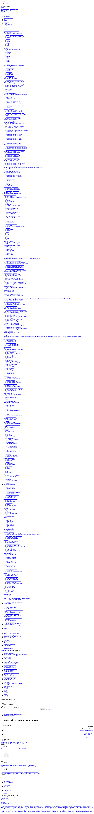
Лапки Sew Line (10, 76)
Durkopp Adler (10, 229)
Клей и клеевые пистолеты (10, 418)
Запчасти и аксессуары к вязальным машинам (69, 336)
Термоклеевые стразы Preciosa (14, 618)
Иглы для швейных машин (10, 78)
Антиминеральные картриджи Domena (16, 310)
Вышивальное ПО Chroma (13, 152)
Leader (8, 64)
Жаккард (8, 479)
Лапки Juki (9, 72)
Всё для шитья (7, 347)
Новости (6, 791)
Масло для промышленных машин (15, 269)
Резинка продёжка (11, 548)
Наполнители (9, 392)
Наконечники (9, 463)
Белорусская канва (11, 587)
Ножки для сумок (10, 464)
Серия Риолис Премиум (12, 574)
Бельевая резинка (10, 542)
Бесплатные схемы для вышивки (14, 583)
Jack (7, 232)
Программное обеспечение (50, 336)
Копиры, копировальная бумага (14, 394)
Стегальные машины (11, 224)
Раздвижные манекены (9, 339)
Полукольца (9, 466)
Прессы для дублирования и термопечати (16, 283)
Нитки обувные (10, 352)
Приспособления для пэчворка (14, 389)
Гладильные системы (51, 298)
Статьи (5, 789)
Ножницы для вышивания (13, 378)
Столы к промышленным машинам (12, 245)
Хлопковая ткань (10, 427)
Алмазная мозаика (11, 582)
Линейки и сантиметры (12, 397)
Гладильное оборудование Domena (12, 308)
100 (4, 741)
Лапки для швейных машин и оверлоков (14, 65)
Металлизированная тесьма (13, 492)
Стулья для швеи (10, 255)
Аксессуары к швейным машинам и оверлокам (15, 94)
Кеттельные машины (38, 336)
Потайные (9, 435)
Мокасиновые (10, 225)
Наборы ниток (10, 373)
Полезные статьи (10, 26)
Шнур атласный (10, 525)
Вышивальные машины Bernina (14, 132)
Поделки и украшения (12, 579)
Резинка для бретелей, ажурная (14, 533)
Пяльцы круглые (10, 566)
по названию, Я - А (88, 734)
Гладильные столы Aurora (12, 307)
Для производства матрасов (13, 216)
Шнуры (5, 517)
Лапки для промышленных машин (15, 265)
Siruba (7, 238)
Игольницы (9, 407)
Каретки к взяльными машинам (25, 336)
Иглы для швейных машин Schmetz (15, 81)
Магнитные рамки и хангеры (13, 599)
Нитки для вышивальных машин (12, 172)
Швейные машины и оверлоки (11, 31)
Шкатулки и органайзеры (10, 422)
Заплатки (8, 406)
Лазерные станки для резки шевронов (15, 126)
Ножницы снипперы (11, 381)
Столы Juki (9, 249)
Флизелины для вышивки (12, 191)
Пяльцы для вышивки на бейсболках (15, 163)
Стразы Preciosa (7, 616)
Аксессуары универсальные (13, 101)
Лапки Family (9, 74)
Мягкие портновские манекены (11, 344)
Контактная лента (10, 501)
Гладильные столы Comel (12, 296)
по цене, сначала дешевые (86, 730)
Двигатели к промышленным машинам (13, 258)
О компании (7, 785)
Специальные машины (12, 220)
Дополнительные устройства (13, 171)
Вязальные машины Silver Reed (11, 332)
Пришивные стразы (11, 607)
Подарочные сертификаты (10, 119)
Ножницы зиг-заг (10, 380)
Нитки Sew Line (10, 372)
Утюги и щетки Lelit (11, 320)
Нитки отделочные (11, 351)
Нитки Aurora (9, 365)
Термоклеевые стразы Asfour (13, 612)
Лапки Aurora (9, 66)
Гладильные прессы (8, 298)
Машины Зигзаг (10, 209)
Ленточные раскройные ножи (13, 278)
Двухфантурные (10, 335)
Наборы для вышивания (10, 554)
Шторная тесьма (10, 530)
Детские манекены (11, 343)
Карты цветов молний (12, 439)
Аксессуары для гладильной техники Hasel (17, 316)
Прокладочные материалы (10, 473)
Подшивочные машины (12, 212)
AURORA (5, 704)
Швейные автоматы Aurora (13, 242)
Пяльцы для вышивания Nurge (14, 571)
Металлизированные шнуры (13, 518)
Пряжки (8, 467)
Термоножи (9, 277)
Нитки (5, 348)
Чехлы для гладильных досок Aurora (15, 304)
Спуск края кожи (10, 213)
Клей (7, 421)
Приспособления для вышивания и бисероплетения (17, 598)
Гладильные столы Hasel (12, 314)
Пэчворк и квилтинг (11, 384)
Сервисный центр (10, 24)
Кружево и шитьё (10, 514)
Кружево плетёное (11, 511)
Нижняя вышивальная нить (13, 177)
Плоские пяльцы (10, 162)
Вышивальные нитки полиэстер (14, 173)
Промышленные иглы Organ (13, 261)
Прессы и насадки (11, 452)
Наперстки (9, 409)
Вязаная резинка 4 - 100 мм (13, 544)
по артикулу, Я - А (88, 737)
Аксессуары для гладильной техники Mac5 (17, 328)
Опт (5, 19)
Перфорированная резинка (13, 550)
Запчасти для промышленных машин (13, 271)
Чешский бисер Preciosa (9, 619)
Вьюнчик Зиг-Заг (10, 488)
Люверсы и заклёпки (11, 455)
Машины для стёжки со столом (14, 110)
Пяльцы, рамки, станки (9, 565)
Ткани (5, 426)
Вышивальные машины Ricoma (14, 140)
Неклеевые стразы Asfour (12, 614)
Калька (8, 395)
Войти (2, 10)
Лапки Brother (10, 69)
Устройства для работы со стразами (12, 623)
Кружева (6, 508)
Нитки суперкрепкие (11, 355)
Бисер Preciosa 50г (11, 620)
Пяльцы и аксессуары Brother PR (12, 160)
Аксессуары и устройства (12, 165)
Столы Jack (9, 253)
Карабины (9, 460)
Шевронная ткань (8, 192)
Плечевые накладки (9, 481)
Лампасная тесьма (10, 491)
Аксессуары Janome (11, 99)
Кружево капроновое (11, 513)
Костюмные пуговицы (12, 447)
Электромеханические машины (14, 33)
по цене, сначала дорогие (87, 731)
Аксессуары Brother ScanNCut (13, 118)
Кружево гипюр (10, 516)
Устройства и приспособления (14, 602)
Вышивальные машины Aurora (14, 131)
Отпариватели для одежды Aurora (14, 299)
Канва (5, 585)
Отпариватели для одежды (63, 298)
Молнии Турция (10, 440)
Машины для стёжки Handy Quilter (15, 113)
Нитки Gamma (10, 356)
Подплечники (9, 483)
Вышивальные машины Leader (14, 139)
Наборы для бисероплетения (13, 559)
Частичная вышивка (11, 578)
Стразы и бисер (7, 603)
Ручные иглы (9, 411)
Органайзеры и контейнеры (13, 425)
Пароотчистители (41, 298)
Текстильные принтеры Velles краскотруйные (17, 288)
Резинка (6, 540)
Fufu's (7, 183)
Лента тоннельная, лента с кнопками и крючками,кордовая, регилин (23, 534)
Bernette (8, 40)
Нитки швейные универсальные (14, 349)
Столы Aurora (9, 246)
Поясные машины (10, 214)
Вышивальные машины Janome (14, 136)
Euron (7, 181)
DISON (11, 704)
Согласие (9, 796)
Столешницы (9, 257)
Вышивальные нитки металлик (14, 176)
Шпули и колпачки (11, 93)
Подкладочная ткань (9, 477)
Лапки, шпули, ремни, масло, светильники (14, 262)
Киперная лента (10, 500)
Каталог (3, 11)
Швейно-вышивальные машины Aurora (16, 146)
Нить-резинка (9, 360)
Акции (5, 20)
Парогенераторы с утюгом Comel (14, 295)
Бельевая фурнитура (9, 532)
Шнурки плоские (10, 526)
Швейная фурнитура (9, 429)
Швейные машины (8, 32)
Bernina (8, 39)
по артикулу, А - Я (88, 735)
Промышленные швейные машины (12, 193)
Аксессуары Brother (11, 97)
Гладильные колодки (9, 291)
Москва (2, 7)
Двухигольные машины (12, 199)
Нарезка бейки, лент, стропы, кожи (15, 226)
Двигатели (9, 106)
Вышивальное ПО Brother (12, 156)
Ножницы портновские (12, 377)
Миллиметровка (10, 401)
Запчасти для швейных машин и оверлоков (14, 105)
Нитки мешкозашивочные (13, 353)
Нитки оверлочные (11, 357)
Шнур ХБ (8, 520)
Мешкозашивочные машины (13, 205)
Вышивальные (10, 222)
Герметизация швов (11, 221)
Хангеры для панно (11, 600)
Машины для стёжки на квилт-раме (15, 111)
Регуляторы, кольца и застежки (14, 536)
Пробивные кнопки (11, 451)
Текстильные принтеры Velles (26, 626)
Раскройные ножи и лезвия (13, 386)
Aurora (8, 37)
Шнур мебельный (10, 522)
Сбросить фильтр (49, 709)
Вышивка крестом (11, 557)
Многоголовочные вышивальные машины (17, 130)
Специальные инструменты (13, 413)
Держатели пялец (10, 570)
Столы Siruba (9, 251)
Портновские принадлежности (11, 402)
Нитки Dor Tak (10, 366)
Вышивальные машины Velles (13, 143)
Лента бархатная (10, 487)
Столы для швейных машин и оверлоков (16, 84)
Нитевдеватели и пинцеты (13, 410)
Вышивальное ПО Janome (12, 158)
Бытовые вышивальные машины (14, 127)
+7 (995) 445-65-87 (5, 6)
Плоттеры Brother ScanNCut (13, 117)
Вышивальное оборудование (11, 121)
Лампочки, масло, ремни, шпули (12, 87)
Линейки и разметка (9, 393)
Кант (7, 507)
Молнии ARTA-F (10, 436)
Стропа (8, 470)
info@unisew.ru (4, 9)
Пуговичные (9, 203)
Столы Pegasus (10, 250)
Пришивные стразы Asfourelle (14, 615)
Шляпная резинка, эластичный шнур (15, 546)
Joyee (7, 234)
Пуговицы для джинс (11, 446)
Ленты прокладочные (11, 476)
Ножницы (6, 376)
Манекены (6, 337)
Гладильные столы (18, 298)
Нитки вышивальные (11, 358)
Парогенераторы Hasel (12, 315)
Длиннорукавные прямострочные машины (17, 197)
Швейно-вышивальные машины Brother (16, 148)
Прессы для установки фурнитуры (15, 282)
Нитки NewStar (10, 370)
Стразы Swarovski (8, 604)
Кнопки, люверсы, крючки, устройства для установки (17, 448)
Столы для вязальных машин (13, 86)
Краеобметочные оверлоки (13, 50)
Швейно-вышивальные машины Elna (15, 150)
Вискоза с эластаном (11, 480)
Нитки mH (9, 369)
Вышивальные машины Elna (13, 135)
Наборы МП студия (11, 562)
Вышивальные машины (9, 122)
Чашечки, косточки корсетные (14, 537)
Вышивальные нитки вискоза (13, 175)
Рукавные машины (11, 218)
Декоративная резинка (12, 541)
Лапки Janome (10, 73)
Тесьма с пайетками (11, 496)
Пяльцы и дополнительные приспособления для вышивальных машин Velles (23, 167)
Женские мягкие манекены (13, 345)
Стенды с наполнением (12, 361)
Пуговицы (6, 444)
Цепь (7, 471)
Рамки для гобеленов (11, 569)
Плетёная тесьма (10, 497)
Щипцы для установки (12, 456)
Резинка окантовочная (12, 538)
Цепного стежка (10, 217)
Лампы (8, 595)
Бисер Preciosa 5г (10, 622)
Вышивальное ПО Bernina (13, 155)
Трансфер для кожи (11, 505)
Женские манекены (11, 340)
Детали (8, 107)
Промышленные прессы (10, 280)
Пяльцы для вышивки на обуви (14, 164)
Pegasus (8, 237)
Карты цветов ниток (11, 374)
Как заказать (7, 16)
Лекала (8, 398)
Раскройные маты (10, 385)
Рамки (8, 468)
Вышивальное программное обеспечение (14, 151)
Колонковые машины (11, 210)
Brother (8, 41)
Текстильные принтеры (9, 286)
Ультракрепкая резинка (12, 551)
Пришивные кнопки (11, 450)
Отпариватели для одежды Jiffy (14, 300)
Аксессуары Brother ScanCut (13, 103)
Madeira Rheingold (10, 185)
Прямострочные (10, 196)
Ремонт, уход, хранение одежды (14, 415)
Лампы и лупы (7, 594)
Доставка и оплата (8, 18)
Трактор (8, 434)
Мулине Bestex (10, 590)
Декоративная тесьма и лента (11, 485)
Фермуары (9, 472)
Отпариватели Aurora (11, 306)
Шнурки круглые (10, 528)
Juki (7, 47)
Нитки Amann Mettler (11, 364)
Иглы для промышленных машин (32, 258)
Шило (7, 414)
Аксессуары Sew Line (11, 102)
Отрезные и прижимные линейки (14, 279)
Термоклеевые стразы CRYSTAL (14, 610)
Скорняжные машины (11, 206)
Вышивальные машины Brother (14, 134)
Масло (8, 90)
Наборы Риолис (10, 561)
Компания (6, 22)
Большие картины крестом (13, 555)
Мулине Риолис (10, 592)
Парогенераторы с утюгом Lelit (14, 319)
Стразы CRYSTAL (8, 608)
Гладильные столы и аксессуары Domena (16, 311)
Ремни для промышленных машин (15, 267)
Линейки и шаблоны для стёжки (14, 388)
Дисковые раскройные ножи (13, 274)
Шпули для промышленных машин (15, 266)
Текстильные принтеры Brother (11, 626)
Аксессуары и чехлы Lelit (12, 323)
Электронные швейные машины (14, 35)
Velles (7, 240)
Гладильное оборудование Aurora (12, 302)
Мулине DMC (9, 591)
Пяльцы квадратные (11, 567)
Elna (7, 44)
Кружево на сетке (10, 512)
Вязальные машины (8, 331)
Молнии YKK (10, 442)
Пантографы (9, 168)
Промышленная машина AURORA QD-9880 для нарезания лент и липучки (19, 772)
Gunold (8, 184)
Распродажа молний (11, 443)
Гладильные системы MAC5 (13, 327)
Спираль (8, 433)
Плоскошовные (10, 201)
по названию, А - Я (88, 733)
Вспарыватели (10, 405)
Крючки (8, 454)
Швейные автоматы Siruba (13, 243)
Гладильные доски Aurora (12, 303)
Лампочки (9, 89)
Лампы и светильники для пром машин (16, 270)
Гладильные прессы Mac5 (12, 329)
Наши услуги (7, 786)
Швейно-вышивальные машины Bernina (16, 147)
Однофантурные (10, 333)
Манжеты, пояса (10, 549)
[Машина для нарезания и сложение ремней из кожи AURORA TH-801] (19, 766)
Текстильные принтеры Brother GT (15, 287)
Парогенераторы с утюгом (30, 298)
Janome (8, 45)
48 (2, 741)
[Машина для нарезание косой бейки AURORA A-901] (14, 743)
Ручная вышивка (8, 553)
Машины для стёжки (9, 109)
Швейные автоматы (9, 241)
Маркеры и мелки (10, 399)
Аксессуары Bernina (11, 95)
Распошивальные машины (13, 49)
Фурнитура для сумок (9, 458)
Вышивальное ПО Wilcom (13, 159)
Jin (7, 233)
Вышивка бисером (11, 558)
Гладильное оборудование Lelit (11, 318)
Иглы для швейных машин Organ (14, 80)
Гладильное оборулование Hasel (12, 312)
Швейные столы (8, 82)
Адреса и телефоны (13, 9)
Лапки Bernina (10, 68)
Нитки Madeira (10, 368)
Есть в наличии (6, 700)
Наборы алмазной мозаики (13, 563)
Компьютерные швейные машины (15, 36)
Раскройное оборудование (10, 273)
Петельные (9, 204)
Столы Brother (10, 247)
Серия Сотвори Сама (11, 575)
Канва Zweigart (10, 586)
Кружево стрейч (10, 509)
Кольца (8, 462)
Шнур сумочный (10, 524)
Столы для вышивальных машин (14, 85)
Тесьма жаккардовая (11, 489)
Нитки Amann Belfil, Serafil (13, 362)
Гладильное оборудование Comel (12, 294)
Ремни (8, 91)
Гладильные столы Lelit (12, 321)
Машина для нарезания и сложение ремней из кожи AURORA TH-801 (18, 765)
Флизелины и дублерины (12, 475)
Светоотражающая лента (12, 495)
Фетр (5, 384)
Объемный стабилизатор (12, 188)
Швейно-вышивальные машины (12, 144)
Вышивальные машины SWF (13, 142)
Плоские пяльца (10, 169)
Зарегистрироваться (9, 10)
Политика (3, 796)
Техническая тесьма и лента (10, 499)
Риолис (5, 573)
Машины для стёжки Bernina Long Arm (16, 114)
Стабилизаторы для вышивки (11, 187)
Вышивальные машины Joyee (13, 138)
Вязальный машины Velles (10, 336)
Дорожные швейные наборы (13, 423)
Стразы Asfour (7, 611)
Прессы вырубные (11, 284)
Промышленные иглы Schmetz (14, 259)
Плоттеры (6, 115)
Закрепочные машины (12, 208)
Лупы (7, 596)
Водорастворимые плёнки (13, 189)
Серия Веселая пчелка (12, 577)
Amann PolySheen (10, 179)
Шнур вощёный (10, 521)
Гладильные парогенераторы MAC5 (15, 325)
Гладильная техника (9, 290)
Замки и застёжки (10, 459)
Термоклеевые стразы (11, 606)
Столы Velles (9, 254)
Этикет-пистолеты (11, 417)
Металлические (10, 431)
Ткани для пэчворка (11, 390)
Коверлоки (9, 52)
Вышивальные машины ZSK (13, 125)
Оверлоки (6, 48)
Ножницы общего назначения (13, 382)
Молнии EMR (10, 438)
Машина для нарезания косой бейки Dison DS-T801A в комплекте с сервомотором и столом (24, 748)
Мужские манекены (11, 341)
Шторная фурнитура (9, 529)
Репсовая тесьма (10, 493)
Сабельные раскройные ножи (13, 275)
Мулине (5, 588)
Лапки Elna (9, 70)
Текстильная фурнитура (9, 484)
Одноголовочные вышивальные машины (16, 128)
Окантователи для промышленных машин (17, 263)
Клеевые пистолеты (11, 419)
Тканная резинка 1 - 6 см (12, 545)
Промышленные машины (10, 195)
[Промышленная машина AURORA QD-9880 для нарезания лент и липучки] (20, 773)
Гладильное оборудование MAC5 (12, 324)
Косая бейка (9, 503)
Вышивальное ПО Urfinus (12, 154)
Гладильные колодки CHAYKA (14, 292)
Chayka (8, 43)
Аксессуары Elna (10, 98)
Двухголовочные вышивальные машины (16, 123)
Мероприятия (7, 787)
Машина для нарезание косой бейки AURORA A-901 (14, 742)
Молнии (6, 430)
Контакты (6, 27)
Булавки (8, 403)
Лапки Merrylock (10, 77)
